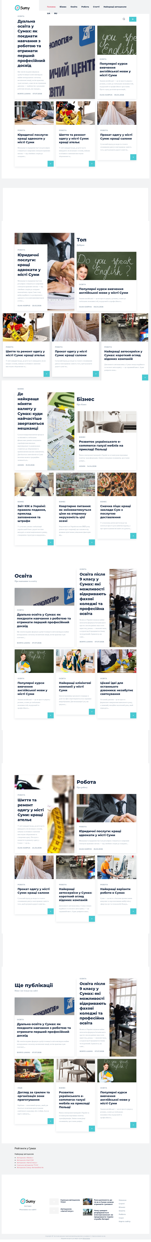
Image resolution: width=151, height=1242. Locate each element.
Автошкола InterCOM (25, 1160)
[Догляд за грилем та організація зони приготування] (34, 1070)
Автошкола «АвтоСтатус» (27, 1163)
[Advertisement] (75, 204)
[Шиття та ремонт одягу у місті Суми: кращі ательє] (75, 113)
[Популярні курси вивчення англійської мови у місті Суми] (34, 661)
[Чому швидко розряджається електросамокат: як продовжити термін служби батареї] (87, 1212)
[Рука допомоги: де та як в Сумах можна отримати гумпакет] (87, 1201)
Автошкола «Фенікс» (25, 1158)
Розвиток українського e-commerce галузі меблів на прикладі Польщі (101, 445)
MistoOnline (86, 1238)
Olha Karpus (106, 95)
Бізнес (21, 389)
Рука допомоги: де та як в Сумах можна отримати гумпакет (104, 1202)
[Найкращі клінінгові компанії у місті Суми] (75, 661)
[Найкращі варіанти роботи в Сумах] (116, 867)
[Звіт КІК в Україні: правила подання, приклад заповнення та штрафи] (34, 484)
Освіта (103, 59)
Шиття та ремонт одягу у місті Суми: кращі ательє (74, 138)
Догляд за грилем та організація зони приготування (34, 1096)
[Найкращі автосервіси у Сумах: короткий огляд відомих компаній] (124, 327)
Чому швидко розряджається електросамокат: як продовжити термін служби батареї (103, 1214)
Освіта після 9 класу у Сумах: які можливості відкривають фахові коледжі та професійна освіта (93, 594)
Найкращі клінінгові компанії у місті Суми (75, 686)
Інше (20, 1088)
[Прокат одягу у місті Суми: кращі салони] (116, 113)
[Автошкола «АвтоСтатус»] (54, 1210)
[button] (124, 19)
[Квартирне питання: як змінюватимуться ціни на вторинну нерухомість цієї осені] (75, 484)
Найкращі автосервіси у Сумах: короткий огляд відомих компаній (123, 355)
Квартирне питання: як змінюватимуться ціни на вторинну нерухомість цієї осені (75, 513)
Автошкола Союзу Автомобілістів (30, 1167)
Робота (21, 130)
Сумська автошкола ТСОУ (27, 1165)
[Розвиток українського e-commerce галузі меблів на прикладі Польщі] (75, 1070)
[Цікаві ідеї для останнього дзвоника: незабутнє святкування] (116, 661)
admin (21, 465)
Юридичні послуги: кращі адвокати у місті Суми (33, 138)
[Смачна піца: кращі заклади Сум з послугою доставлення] (116, 484)
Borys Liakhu (24, 94)
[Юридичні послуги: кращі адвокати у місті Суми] (34, 113)
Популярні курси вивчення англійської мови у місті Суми (103, 291)
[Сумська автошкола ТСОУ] (54, 1201)
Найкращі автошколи (24, 1154)
